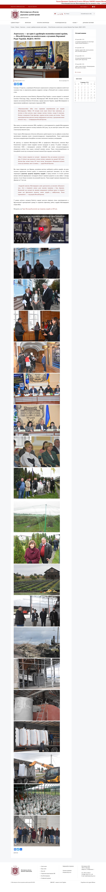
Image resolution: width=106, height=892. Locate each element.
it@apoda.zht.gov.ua (67, 872)
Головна (12, 27)
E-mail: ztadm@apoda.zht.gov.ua (88, 876)
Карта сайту (43, 868)
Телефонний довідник (46, 878)
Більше (75, 22)
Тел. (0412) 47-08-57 (86, 872)
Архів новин (79, 78)
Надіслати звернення (32, 6)
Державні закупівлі (88, 22)
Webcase (93, 882)
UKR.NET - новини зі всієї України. (58, 882)
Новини (17, 27)
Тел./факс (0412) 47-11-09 (87, 874)
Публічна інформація (43, 22)
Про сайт (43, 871)
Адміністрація (15, 22)
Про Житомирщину (45, 876)
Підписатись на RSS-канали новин (18, 6)
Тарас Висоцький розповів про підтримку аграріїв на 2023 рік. (39, 209)
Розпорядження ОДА (60, 22)
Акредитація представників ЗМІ (48, 873)
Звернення (28, 22)
